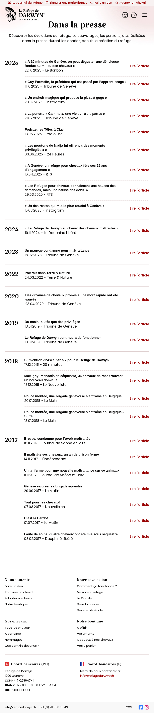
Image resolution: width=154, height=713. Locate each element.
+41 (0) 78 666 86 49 (53, 707)
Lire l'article (139, 66)
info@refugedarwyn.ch (97, 676)
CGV (129, 707)
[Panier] (125, 15)
